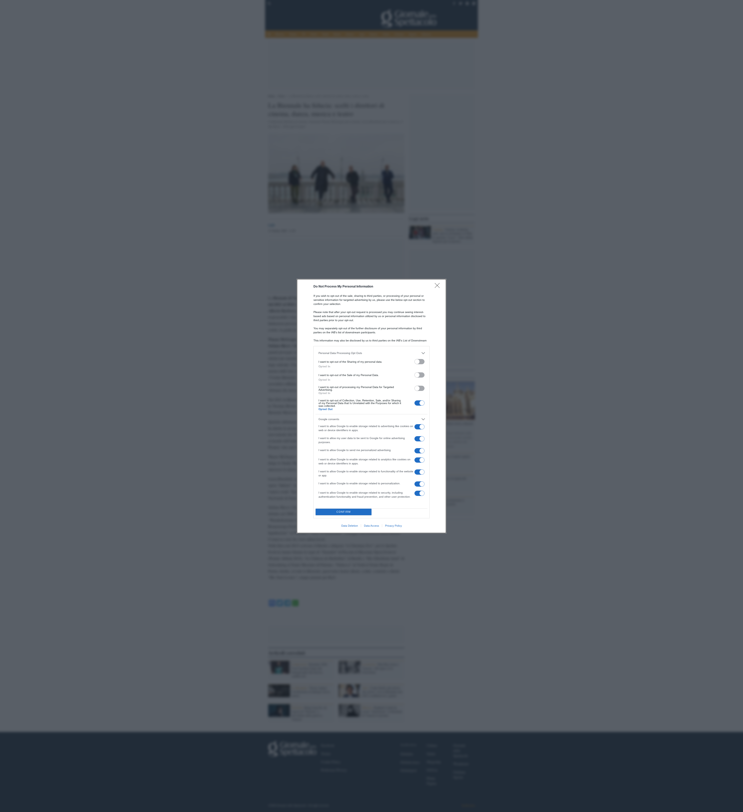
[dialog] (371, 406)
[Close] (438, 286)
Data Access (371, 525)
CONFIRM (343, 511)
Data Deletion (349, 525)
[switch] (419, 361)
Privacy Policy (393, 525)
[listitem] (371, 353)
